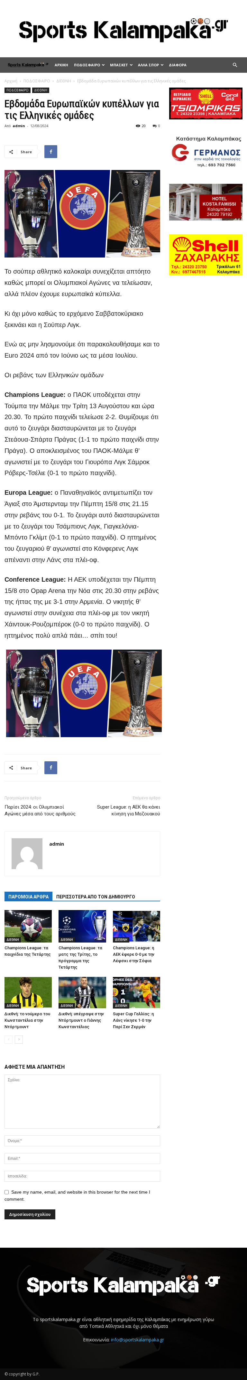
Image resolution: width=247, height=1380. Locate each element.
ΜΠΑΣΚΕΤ (119, 64)
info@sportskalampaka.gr (137, 1340)
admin (19, 125)
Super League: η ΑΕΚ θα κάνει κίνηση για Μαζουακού (128, 810)
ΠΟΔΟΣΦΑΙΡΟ (87, 64)
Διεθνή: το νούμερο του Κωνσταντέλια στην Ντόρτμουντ (27, 1020)
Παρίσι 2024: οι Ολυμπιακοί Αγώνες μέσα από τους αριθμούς (40, 810)
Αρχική (11, 81)
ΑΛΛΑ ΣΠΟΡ (148, 64)
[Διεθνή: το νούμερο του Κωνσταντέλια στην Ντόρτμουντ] (28, 992)
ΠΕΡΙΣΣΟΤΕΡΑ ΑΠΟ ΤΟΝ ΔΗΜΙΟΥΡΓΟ (95, 896)
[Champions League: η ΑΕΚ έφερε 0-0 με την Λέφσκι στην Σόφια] (136, 926)
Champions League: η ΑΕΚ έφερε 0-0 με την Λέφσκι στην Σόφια (133, 954)
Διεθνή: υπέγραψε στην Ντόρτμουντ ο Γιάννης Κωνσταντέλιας (81, 1020)
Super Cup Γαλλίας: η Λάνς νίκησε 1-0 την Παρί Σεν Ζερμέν (133, 1020)
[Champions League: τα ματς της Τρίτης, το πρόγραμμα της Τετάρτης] (82, 926)
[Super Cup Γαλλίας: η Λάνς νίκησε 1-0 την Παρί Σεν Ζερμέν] (136, 992)
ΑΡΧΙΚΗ (61, 64)
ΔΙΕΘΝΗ (63, 81)
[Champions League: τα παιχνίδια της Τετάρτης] (28, 926)
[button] (234, 65)
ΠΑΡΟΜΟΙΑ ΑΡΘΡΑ (28, 896)
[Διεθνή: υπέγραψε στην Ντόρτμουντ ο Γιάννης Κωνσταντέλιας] (82, 992)
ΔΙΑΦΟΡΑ (178, 64)
